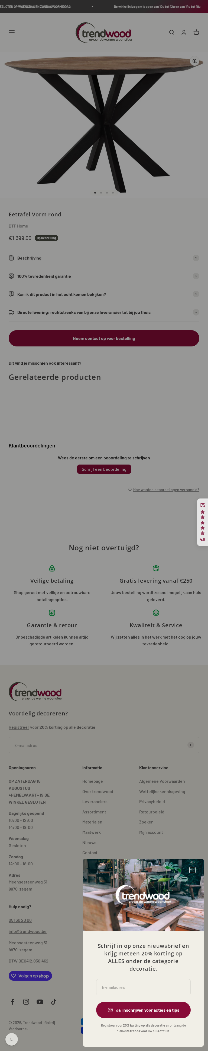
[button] (202, 522)
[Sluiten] (192, 870)
